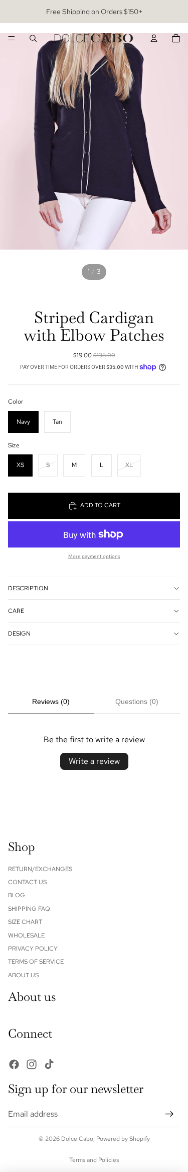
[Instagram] (32, 1064)
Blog (16, 896)
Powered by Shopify (123, 1139)
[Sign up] (169, 1114)
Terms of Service (36, 962)
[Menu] (11, 38)
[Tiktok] (49, 1064)
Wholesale (26, 935)
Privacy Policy (33, 949)
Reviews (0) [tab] (51, 701)
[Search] (33, 38)
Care (16, 611)
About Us (23, 975)
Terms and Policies (94, 1160)
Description (28, 588)
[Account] (154, 38)
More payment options (94, 556)
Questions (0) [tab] (136, 701)
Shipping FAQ (29, 909)
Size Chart (25, 922)
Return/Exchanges (40, 869)
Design (19, 634)
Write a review (94, 761)
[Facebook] (14, 1064)
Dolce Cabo (77, 1139)
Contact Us (27, 882)
